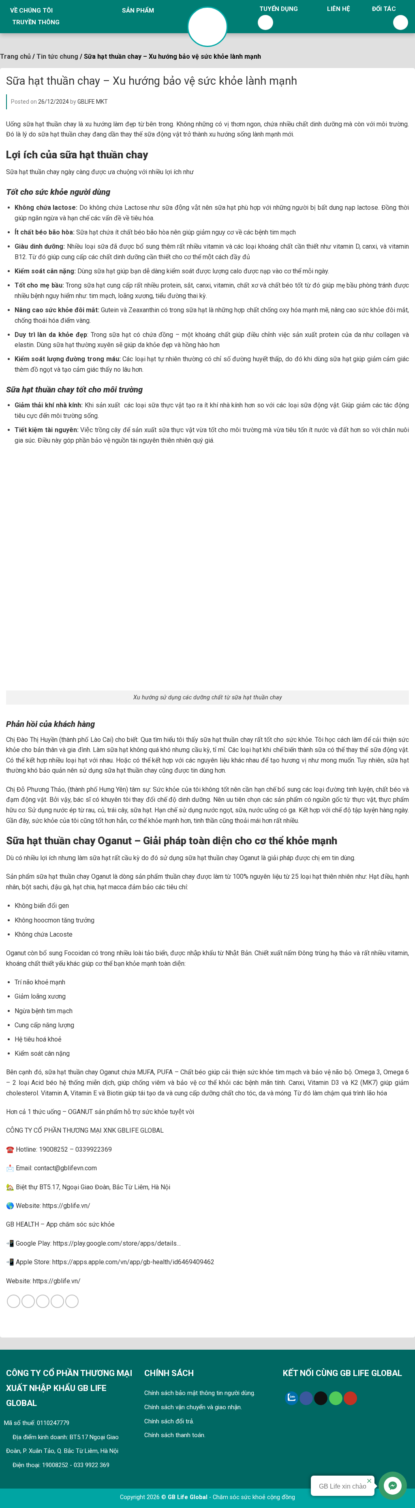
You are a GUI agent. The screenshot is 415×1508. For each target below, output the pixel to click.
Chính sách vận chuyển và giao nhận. (193, 1407)
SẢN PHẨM (138, 10)
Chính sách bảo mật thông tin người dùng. (199, 1393)
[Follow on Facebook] (306, 1398)
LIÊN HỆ (338, 9)
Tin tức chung (57, 56)
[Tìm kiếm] (265, 22)
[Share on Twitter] (28, 1301)
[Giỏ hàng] (401, 22)
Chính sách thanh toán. (174, 1435)
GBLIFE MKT (92, 101)
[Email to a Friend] (42, 1301)
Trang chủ (15, 56)
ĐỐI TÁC (384, 9)
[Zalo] (291, 1398)
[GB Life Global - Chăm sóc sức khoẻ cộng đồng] (207, 26)
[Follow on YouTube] (350, 1398)
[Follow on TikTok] (320, 1398)
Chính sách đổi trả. (169, 1421)
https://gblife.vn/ (57, 1281)
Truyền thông (36, 22)
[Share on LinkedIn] (72, 1301)
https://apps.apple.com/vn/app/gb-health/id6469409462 (132, 1262)
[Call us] (335, 1398)
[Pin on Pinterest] (57, 1301)
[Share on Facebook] (13, 1301)
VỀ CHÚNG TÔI (31, 10)
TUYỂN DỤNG (278, 9)
